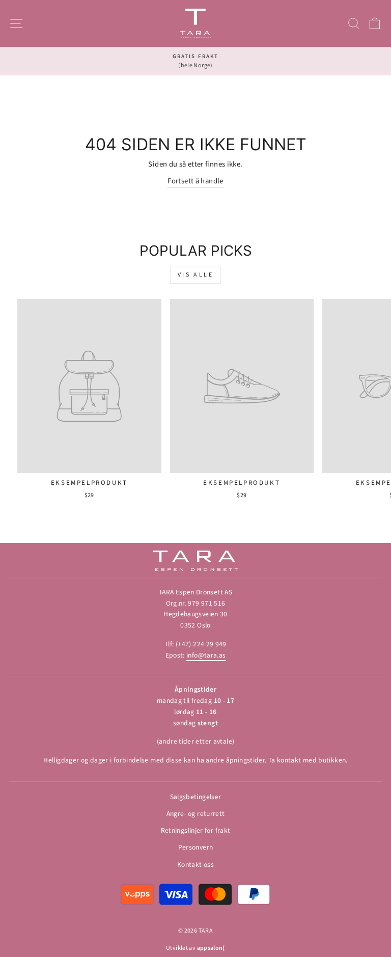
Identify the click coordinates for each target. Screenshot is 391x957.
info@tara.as (206, 655)
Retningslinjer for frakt (196, 830)
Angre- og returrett (195, 813)
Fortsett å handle (195, 181)
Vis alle (196, 274)
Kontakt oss (195, 864)
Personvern (195, 847)
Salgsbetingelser (195, 797)
